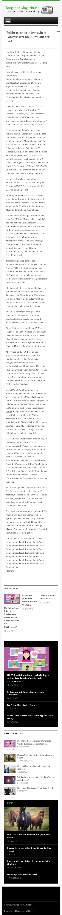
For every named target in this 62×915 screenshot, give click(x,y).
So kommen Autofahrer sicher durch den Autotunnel (29, 600)
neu (11, 223)
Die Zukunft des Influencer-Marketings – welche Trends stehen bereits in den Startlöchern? (11, 617)
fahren (9, 411)
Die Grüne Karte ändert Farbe (47, 597)
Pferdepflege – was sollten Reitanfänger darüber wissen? (29, 849)
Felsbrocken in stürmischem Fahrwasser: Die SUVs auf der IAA (28, 36)
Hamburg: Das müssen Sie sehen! (22, 874)
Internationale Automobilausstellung (23, 79)
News (10, 643)
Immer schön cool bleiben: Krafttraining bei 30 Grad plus (28, 862)
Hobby (10, 803)
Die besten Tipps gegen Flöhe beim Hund (35, 788)
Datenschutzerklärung (24, 911)
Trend (35, 90)
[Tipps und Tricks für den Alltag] (31, 8)
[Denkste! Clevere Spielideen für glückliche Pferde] (26, 819)
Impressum (9, 911)
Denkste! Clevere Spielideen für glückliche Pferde (28, 836)
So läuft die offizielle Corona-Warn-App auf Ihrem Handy (30, 717)
